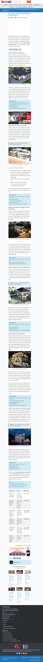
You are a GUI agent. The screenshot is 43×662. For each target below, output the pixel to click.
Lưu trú (20, 4)
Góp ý (4, 624)
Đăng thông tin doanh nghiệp (9, 628)
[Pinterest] (26, 653)
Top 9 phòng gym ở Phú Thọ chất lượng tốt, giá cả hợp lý (11, 595)
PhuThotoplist (5, 9)
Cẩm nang (30, 7)
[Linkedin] (22, 653)
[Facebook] (17, 653)
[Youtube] (24, 653)
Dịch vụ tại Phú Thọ (13, 9)
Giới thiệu (5, 620)
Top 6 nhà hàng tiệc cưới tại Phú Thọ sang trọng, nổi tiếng (19, 596)
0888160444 (8, 613)
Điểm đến (25, 7)
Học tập (25, 4)
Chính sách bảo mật (7, 635)
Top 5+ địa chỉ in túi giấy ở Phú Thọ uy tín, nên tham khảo (27, 578)
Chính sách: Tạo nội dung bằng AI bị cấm (11, 641)
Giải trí (11, 7)
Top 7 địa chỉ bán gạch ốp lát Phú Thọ (16, 486)
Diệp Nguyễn (11, 17)
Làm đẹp (30, 4)
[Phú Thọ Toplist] (6, 1)
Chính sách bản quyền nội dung (9, 639)
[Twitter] (19, 653)
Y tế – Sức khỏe (18, 7)
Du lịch (15, 4)
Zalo (12, 613)
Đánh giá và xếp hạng (7, 626)
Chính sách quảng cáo (8, 637)
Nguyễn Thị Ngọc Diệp (14, 616)
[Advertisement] (19, 26)
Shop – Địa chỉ (36, 4)
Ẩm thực (6, 4)
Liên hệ (4, 622)
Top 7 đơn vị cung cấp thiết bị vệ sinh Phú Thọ (18, 485)
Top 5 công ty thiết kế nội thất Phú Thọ (16, 483)
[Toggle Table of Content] (19, 50)
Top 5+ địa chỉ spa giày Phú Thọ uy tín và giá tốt (27, 594)
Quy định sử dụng (7, 633)
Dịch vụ (10, 4)
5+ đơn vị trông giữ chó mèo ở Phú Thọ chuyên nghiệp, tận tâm (11, 578)
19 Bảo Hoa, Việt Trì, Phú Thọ (12, 611)
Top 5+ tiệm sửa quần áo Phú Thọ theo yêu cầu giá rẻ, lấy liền (19, 578)
